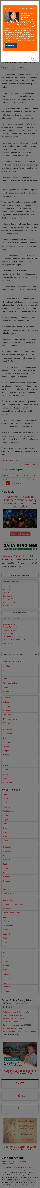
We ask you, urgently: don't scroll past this (19, 9)
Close (34, 59)
